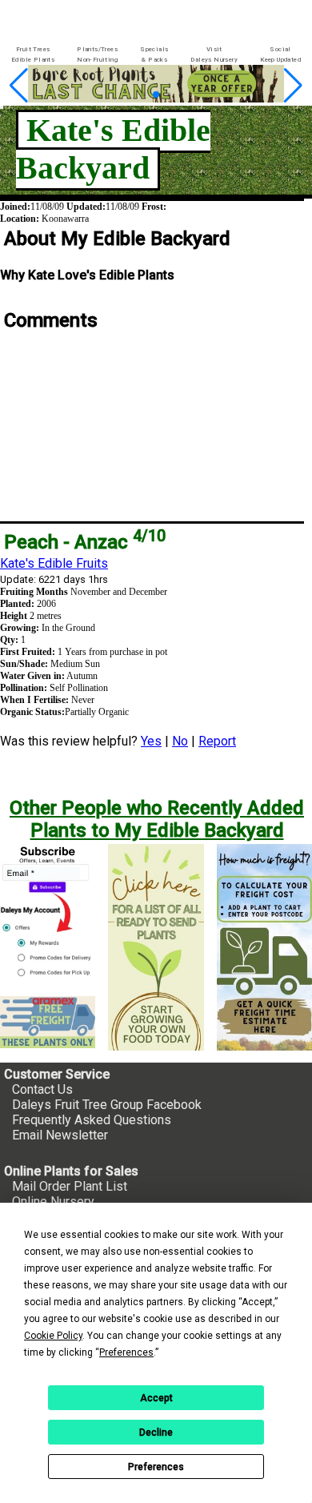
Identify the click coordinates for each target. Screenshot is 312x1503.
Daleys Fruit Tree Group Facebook (107, 1104)
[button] (143, 95)
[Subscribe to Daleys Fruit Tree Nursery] (47, 913)
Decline (156, 1432)
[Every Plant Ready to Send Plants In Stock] (155, 947)
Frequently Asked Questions (91, 1119)
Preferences (156, 1467)
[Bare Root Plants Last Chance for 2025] (156, 98)
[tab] (33, 55)
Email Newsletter (60, 1135)
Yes (151, 741)
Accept (156, 1398)
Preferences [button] (126, 1352)
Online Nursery (53, 1201)
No (180, 741)
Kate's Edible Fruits (54, 563)
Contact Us (42, 1089)
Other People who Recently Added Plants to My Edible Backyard (157, 819)
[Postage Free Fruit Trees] (47, 1022)
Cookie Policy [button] (53, 1335)
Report (217, 741)
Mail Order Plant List (69, 1186)
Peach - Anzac (85, 542)
